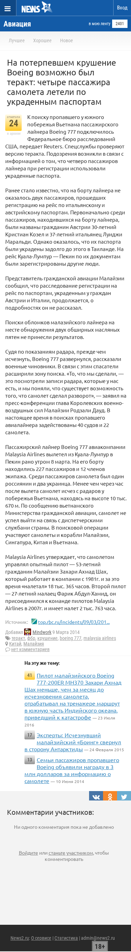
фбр (31, 638)
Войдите (28, 852)
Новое (66, 40)
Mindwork (41, 632)
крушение (47, 638)
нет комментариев (30, 649)
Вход (122, 8)
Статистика (66, 938)
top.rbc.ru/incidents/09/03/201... (74, 622)
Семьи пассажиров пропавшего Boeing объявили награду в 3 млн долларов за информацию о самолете (71, 770)
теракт (18, 638)
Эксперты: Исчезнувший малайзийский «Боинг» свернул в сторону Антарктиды (72, 741)
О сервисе (41, 938)
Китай (15, 644)
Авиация (17, 24)
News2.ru (19, 938)
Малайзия (33, 644)
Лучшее (17, 40)
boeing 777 (70, 638)
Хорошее (42, 40)
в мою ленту (99, 23)
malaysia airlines (99, 638)
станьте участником (71, 852)
